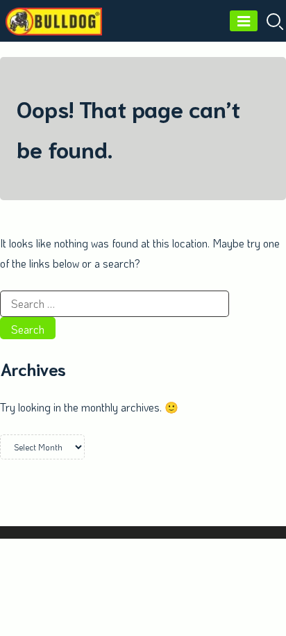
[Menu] (244, 20)
